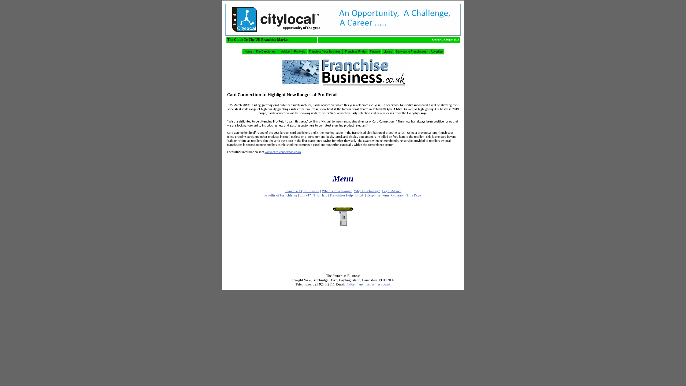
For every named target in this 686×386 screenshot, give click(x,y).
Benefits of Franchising (280, 195)
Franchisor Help (341, 195)
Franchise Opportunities (302, 191)
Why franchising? (367, 191)
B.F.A (359, 195)
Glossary (397, 195)
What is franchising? (337, 191)
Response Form (378, 195)
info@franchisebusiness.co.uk (369, 284)
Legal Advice (391, 191)
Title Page (413, 195)
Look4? (305, 195)
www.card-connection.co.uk (283, 152)
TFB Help (320, 195)
